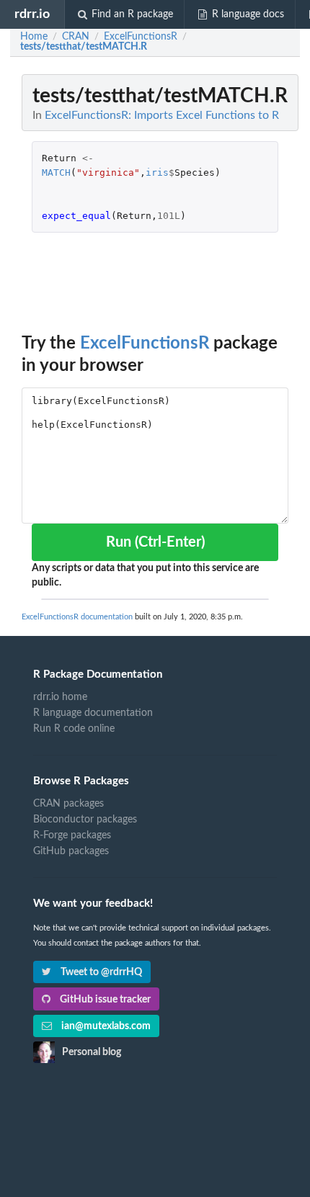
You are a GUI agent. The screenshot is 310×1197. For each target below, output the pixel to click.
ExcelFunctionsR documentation (77, 617)
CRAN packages (68, 804)
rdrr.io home (60, 697)
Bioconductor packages (85, 820)
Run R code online (74, 729)
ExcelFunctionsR (144, 343)
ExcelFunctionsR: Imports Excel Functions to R (162, 115)
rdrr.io (32, 14)
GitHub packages (71, 851)
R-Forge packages (72, 835)
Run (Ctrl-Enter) (155, 542)
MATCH (56, 172)
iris (157, 172)
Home (34, 37)
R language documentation (93, 713)
